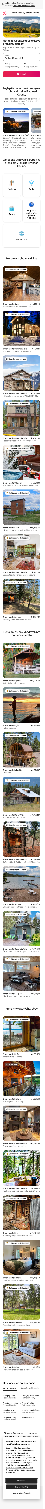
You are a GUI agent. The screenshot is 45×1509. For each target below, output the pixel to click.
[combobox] (21, 58)
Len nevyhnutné (21, 1487)
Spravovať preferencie (21, 1493)
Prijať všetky (22, 1481)
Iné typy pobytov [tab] (10, 1388)
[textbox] (12, 66)
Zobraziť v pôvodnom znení (24, 5)
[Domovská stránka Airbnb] (4, 13)
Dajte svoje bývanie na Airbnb (25, 12)
